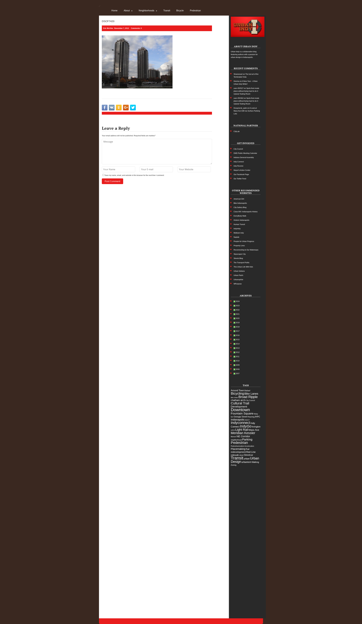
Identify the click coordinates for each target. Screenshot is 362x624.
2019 (238, 323)
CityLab (237, 131)
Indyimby (237, 229)
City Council (238, 149)
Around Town (237, 390)
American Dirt (239, 199)
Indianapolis (237, 419)
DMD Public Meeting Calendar (245, 153)
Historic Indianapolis (241, 220)
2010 (238, 361)
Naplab (236, 237)
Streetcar (248, 455)
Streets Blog (238, 258)
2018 (238, 327)
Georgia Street (240, 416)
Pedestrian (195, 10)
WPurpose (238, 284)
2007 (238, 374)
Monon (233, 437)
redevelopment (238, 452)
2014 (238, 344)
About (127, 10)
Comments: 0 (136, 28)
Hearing (251, 417)
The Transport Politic (241, 263)
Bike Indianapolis (240, 203)
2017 (238, 331)
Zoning (233, 465)
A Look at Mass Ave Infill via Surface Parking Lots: (247, 111)
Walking (255, 462)
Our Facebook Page (241, 174)
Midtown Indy (239, 233)
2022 (238, 310)
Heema (236, 81)
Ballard (247, 391)
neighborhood (236, 440)
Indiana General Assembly (244, 157)
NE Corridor (243, 436)
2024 (238, 301)
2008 (238, 369)
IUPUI (233, 430)
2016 (238, 335)
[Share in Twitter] (133, 107)
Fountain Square (242, 413)
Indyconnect (240, 423)
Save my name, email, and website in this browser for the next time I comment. (134, 175)
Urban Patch (238, 275)
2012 (238, 352)
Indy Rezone (238, 166)
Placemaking (238, 449)
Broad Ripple (248, 397)
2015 (238, 340)
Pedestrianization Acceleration (242, 446)
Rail (247, 449)
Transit (166, 10)
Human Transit (239, 224)
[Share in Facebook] (104, 107)
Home (114, 10)
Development (239, 406)
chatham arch (238, 400)
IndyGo (245, 426)
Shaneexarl (238, 74)
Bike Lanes (251, 393)
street (241, 455)
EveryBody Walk (240, 216)
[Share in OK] (119, 107)
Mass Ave (254, 429)
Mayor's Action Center (242, 170)
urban (247, 458)
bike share (234, 397)
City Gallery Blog (240, 207)
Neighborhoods (146, 10)
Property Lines (239, 246)
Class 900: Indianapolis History (246, 212)
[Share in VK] (112, 107)
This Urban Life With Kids (243, 267)
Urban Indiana (239, 271)
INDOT (247, 420)
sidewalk (235, 455)
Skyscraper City (240, 254)
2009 (238, 365)
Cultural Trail (240, 403)
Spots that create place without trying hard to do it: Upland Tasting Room (246, 91)
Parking (247, 439)
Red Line (251, 452)
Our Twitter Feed (240, 179)
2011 (237, 357)
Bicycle (180, 10)
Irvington (256, 426)
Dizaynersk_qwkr (240, 108)
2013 (238, 348)
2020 (238, 318)
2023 (238, 306)
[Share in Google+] (126, 107)
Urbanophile (238, 280)
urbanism (246, 462)
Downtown (240, 410)
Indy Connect (239, 162)
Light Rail (241, 429)
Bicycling (237, 393)
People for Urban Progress (244, 241)
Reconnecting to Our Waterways (246, 250)
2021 (238, 314)
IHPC (257, 416)
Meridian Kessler (243, 433)
